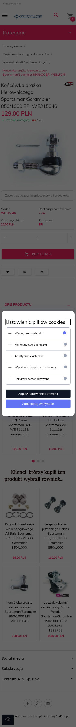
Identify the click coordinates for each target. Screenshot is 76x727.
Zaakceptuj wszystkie (38, 404)
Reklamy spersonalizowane (32, 378)
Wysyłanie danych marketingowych (37, 367)
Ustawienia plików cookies (35, 322)
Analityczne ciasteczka (29, 356)
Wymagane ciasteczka (29, 333)
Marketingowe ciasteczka (31, 344)
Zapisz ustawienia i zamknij (38, 394)
